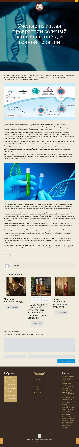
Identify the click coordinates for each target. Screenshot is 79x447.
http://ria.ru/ (16, 255)
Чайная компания (68, 419)
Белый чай (66, 381)
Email (29, 354)
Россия (64, 411)
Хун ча (71, 414)
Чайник (71, 422)
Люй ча (71, 395)
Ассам (71, 379)
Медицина (44, 47)
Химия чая (50, 47)
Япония (65, 427)
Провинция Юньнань (68, 406)
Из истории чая (11, 377)
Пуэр (63, 409)
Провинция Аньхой (65, 400)
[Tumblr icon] (41, 441)
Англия (64, 378)
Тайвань (64, 413)
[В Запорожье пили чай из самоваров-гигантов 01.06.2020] (1, 441)
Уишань (69, 413)
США (68, 411)
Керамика (65, 394)
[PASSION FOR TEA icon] (42, 441)
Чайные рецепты (9, 392)
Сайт (52, 354)
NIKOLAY (17, 265)
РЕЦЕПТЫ (38, 392)
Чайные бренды (11, 388)
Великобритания (65, 385)
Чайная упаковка (65, 420)
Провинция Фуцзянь (66, 403)
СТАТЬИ (38, 382)
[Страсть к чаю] (39, 7)
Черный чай (66, 424)
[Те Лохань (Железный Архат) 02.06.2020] (77, 441)
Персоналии (65, 399)
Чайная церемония (68, 421)
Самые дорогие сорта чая (11, 385)
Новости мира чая (11, 380)
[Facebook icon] (36, 441)
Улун (72, 413)
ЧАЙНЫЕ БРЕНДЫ (38, 388)
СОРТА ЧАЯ (39, 385)
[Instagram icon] (39, 441)
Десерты (70, 387)
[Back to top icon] (39, 436)
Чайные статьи (29, 47)
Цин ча (64, 417)
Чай (54, 47)
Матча (64, 397)
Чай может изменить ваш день (15, 300)
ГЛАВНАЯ (38, 379)
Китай (38, 47)
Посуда (70, 399)
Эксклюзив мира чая (11, 399)
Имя (5, 354)
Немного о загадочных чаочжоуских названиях (60, 303)
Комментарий (8, 337)
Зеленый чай (67, 390)
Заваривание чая (67, 388)
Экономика (67, 425)
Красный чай (65, 395)
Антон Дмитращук (66, 379)
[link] (39, 101)
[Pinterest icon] (37, 441)
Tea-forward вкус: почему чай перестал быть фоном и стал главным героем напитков (38, 311)
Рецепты (69, 409)
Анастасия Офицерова (68, 376)
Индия (64, 392)
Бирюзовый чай (67, 383)
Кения (68, 392)
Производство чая (68, 407)
